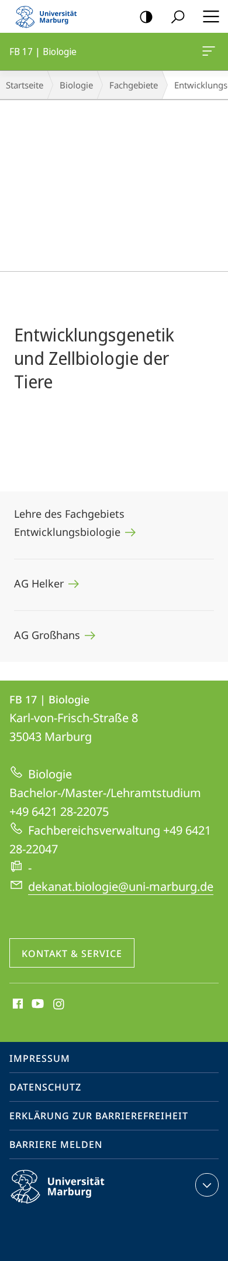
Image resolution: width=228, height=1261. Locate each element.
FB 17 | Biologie (211, 51)
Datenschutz (45, 1087)
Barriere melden (55, 1144)
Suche (178, 16)
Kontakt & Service (72, 953)
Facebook (16, 1004)
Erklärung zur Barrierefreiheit (98, 1115)
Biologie (76, 85)
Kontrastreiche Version (146, 16)
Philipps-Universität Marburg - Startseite (49, 16)
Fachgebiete (133, 85)
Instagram (59, 1004)
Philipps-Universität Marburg (78, 1205)
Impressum (39, 1058)
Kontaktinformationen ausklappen (207, 1185)
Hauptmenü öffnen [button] (211, 16)
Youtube (36, 1004)
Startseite (24, 85)
